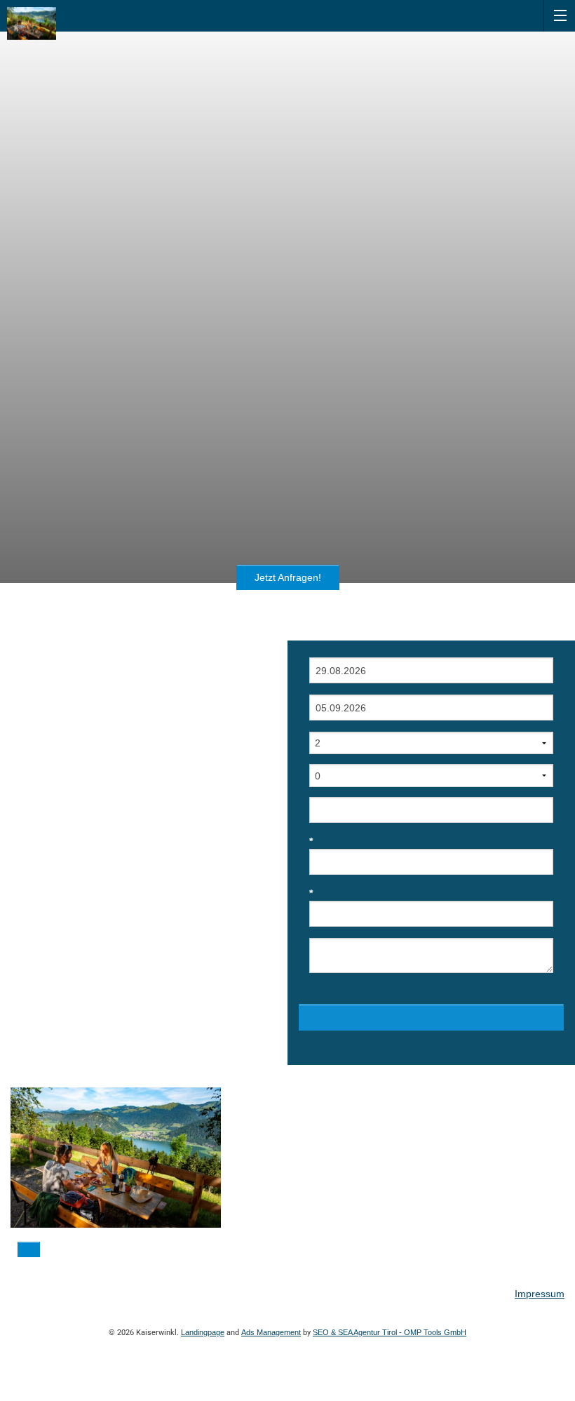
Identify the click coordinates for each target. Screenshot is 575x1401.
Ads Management (271, 1332)
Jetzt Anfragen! (288, 577)
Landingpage (202, 1332)
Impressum (539, 1293)
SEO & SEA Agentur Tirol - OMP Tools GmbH (389, 1332)
